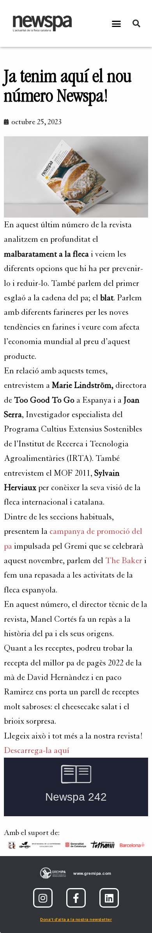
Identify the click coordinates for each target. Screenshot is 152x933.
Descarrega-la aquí (36, 750)
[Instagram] (43, 898)
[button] (116, 23)
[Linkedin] (109, 898)
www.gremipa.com (92, 873)
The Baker (123, 561)
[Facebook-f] (76, 898)
